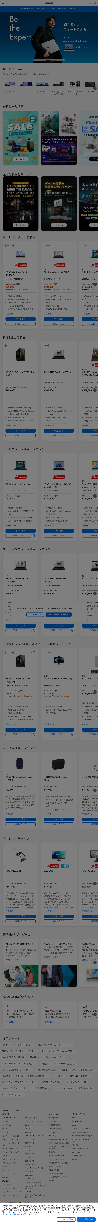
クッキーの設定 (66, 1219)
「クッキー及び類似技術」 (11, 1214)
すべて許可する (86, 1219)
